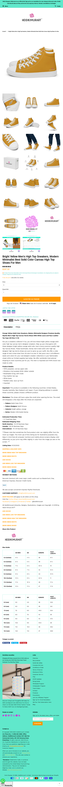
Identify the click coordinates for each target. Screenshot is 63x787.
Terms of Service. (10, 755)
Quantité (5, 289)
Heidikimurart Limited (24, 775)
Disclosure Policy (38, 672)
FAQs (18, 327)
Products (35, 693)
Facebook (5, 501)
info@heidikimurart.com (26, 493)
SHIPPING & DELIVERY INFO (11, 449)
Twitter (28, 501)
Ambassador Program (39, 686)
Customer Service (38, 674)
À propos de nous (38, 665)
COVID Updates (37, 679)
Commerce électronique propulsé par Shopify (45, 775)
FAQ (34, 677)
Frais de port (6, 277)
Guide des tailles (37, 663)
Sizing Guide (36, 681)
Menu (6, 6)
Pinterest (22, 501)
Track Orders (36, 688)
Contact (35, 690)
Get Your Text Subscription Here (42, 702)
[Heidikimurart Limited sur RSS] (19, 716)
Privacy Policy (26, 753)
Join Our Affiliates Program (41, 697)
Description (8, 327)
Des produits (36, 660)
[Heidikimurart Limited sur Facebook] (6, 716)
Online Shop (13, 499)
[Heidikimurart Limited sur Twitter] (3, 716)
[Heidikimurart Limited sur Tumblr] (14, 716)
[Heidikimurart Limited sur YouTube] (17, 716)
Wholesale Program (38, 683)
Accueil (4, 31)
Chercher (35, 658)
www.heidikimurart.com (26, 499)
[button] (6, 266)
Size (3, 282)
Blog (34, 704)
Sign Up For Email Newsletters (41, 700)
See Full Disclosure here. (15, 770)
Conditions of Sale (38, 667)
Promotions (36, 695)
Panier (59, 6)
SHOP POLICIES (7, 497)
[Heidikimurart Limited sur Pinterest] (9, 716)
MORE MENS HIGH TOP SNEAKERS (14, 518)
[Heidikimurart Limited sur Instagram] (11, 716)
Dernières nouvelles (8, 655)
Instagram (13, 501)
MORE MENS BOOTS (9, 522)
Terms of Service (37, 670)
